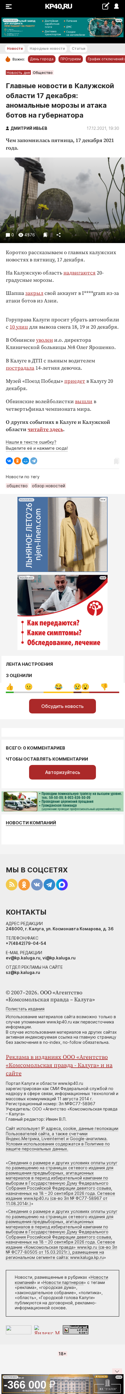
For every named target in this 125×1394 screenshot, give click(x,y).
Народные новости (47, 48)
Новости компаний (31, 823)
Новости (15, 48)
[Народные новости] (105, 6)
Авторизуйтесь (62, 772)
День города (41, 59)
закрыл (34, 293)
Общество (43, 72)
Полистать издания (25, 1008)
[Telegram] (33, 460)
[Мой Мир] (25, 460)
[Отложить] (45, 234)
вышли (83, 401)
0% (10, 687)
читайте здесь (45, 429)
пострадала (20, 368)
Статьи (78, 48)
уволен (44, 340)
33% (29, 687)
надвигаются (79, 273)
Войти (116, 6)
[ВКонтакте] (9, 460)
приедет (74, 381)
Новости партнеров (63, 1282)
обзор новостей (48, 485)
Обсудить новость (62, 706)
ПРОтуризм (70, 59)
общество (17, 485)
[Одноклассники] (17, 460)
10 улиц (19, 327)
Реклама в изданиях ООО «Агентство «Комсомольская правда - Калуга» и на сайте (59, 1065)
